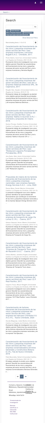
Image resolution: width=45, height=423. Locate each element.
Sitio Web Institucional (13, 413)
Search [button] (5, 12)
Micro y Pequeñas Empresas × (14, 32)
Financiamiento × (28, 32)
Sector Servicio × (15, 30)
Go (35, 27)
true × (7, 30)
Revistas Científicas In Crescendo (14, 408)
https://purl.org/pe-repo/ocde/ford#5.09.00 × (17, 35)
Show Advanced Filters (30, 38)
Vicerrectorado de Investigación (15, 401)
